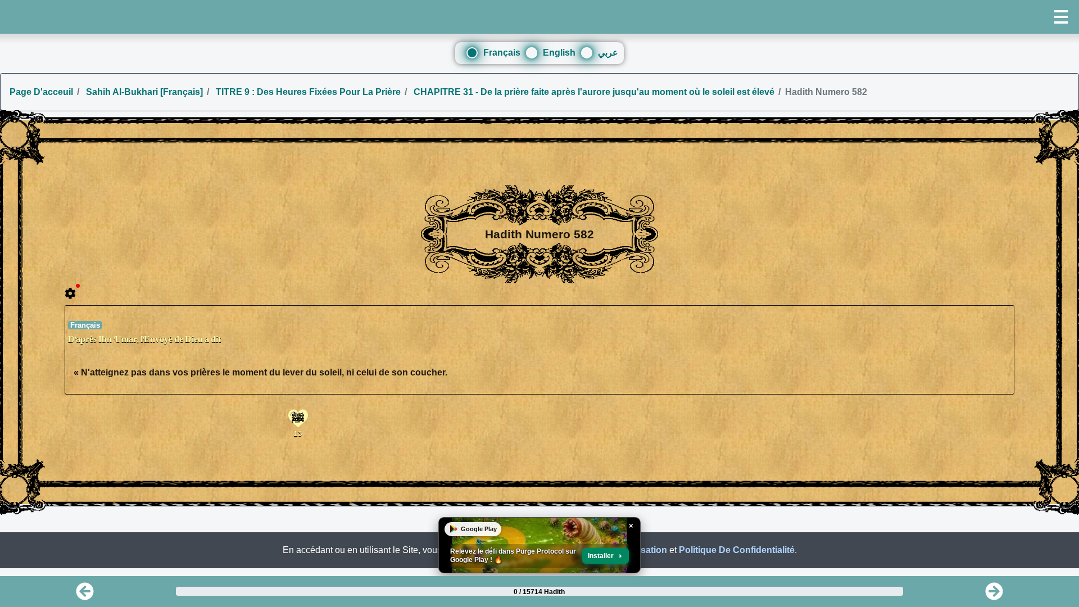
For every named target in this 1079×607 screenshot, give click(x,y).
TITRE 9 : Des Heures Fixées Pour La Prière (307, 92)
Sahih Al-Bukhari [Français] (143, 92)
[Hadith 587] (85, 595)
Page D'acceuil (41, 92)
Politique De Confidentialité (737, 550)
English (559, 52)
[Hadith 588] (994, 595)
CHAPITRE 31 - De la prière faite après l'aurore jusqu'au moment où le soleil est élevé (592, 92)
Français (501, 52)
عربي (608, 52)
